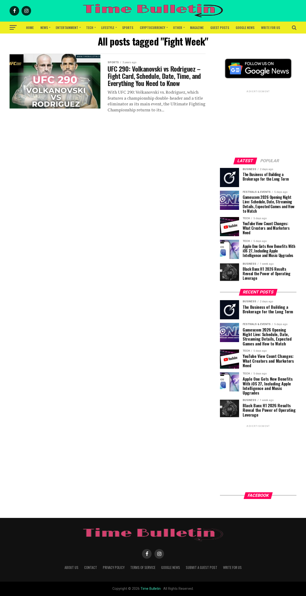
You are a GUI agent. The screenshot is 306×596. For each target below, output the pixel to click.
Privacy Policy (114, 567)
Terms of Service (142, 567)
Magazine (197, 27)
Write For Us (270, 27)
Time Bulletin (151, 589)
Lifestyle (107, 27)
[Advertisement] (258, 124)
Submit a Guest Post (201, 567)
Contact (90, 567)
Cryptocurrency (152, 27)
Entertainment (67, 27)
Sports (127, 27)
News (44, 27)
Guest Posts (219, 27)
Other (177, 27)
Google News (245, 27)
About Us (71, 567)
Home (30, 27)
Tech (89, 27)
